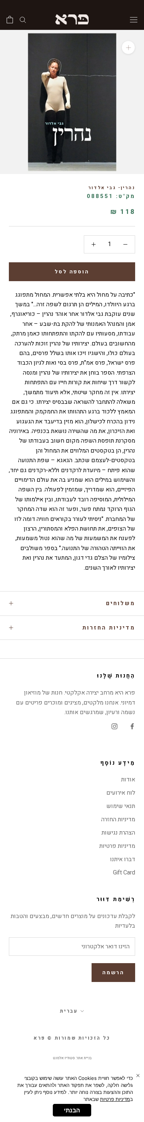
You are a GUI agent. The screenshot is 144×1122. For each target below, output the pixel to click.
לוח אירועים (120, 792)
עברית (69, 1010)
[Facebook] (132, 726)
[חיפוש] (23, 19)
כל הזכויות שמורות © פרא (72, 1037)
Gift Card (124, 872)
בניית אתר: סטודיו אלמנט (72, 1058)
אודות (128, 779)
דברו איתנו (122, 859)
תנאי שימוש (120, 806)
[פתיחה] (10, 19)
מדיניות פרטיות (117, 846)
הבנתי (72, 1110)
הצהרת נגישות (118, 832)
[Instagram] (114, 726)
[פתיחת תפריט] (133, 19)
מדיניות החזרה (118, 819)
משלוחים (120, 603)
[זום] (128, 47)
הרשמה (113, 972)
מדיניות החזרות (108, 628)
